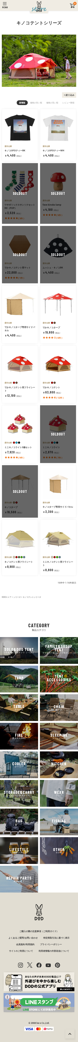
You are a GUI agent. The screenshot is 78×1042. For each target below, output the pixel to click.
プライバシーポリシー (51, 944)
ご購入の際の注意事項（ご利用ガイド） (39, 931)
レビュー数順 (68, 102)
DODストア (6, 597)
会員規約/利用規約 (25, 944)
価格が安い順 (36, 102)
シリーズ (17, 597)
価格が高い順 (52, 102)
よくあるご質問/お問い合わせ (23, 937)
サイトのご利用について (21, 950)
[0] (72, 7)
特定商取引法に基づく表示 (56, 937)
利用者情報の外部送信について (54, 950)
